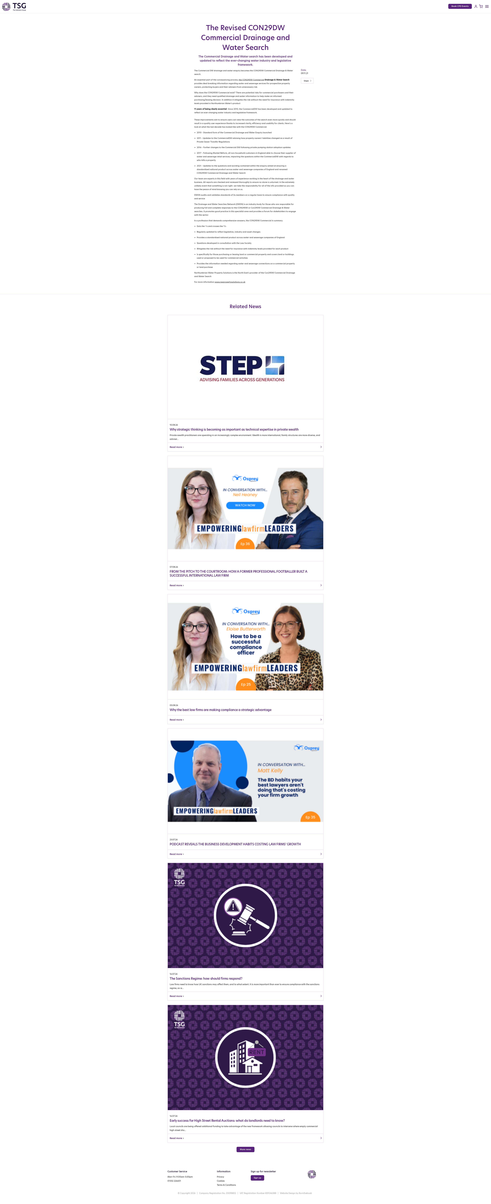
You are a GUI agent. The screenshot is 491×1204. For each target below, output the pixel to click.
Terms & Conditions (226, 1185)
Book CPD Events (460, 6)
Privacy (220, 1176)
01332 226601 (174, 1180)
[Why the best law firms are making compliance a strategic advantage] (245, 659)
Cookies (221, 1180)
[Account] (476, 6)
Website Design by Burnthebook (296, 1193)
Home (16, 7)
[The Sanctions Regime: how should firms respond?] (245, 931)
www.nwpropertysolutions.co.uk (230, 282)
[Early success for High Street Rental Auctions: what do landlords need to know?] (245, 1073)
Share (306, 81)
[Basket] (481, 6)
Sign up (257, 1177)
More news (245, 1149)
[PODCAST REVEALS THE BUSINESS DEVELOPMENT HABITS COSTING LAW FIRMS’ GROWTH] (245, 793)
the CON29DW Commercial (251, 79)
